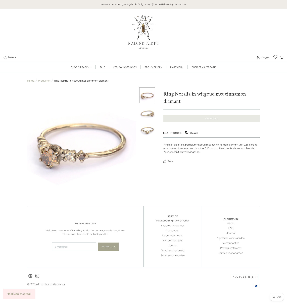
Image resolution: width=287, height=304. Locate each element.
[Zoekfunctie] (5, 57)
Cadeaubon (172, 230)
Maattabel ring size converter (172, 220)
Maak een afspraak (19, 294)
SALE (102, 67)
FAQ (230, 228)
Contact (172, 245)
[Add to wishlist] (186, 133)
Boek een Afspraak (204, 67)
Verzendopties (231, 243)
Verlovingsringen (125, 67)
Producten (44, 80)
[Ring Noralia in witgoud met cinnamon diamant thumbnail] (147, 95)
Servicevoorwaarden (173, 255)
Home (30, 80)
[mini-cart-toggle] (282, 57)
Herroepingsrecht (173, 240)
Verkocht (211, 118)
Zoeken (12, 57)
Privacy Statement (230, 248)
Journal (230, 233)
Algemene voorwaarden (231, 238)
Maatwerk (177, 67)
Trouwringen (153, 67)
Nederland (243, 276)
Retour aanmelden (172, 235)
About (230, 223)
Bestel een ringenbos (173, 225)
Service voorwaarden (231, 252)
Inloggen (265, 57)
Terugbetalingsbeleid (172, 250)
